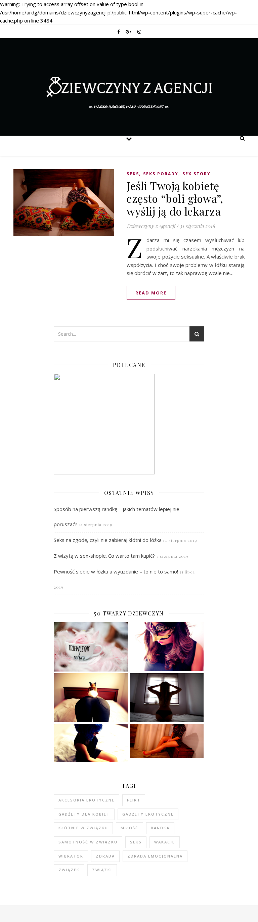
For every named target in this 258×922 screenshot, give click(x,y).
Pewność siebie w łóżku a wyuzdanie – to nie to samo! (116, 571)
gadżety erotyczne (148, 814)
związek (69, 869)
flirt (133, 799)
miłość (129, 827)
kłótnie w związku (83, 827)
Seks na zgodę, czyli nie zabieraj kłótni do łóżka (108, 540)
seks (136, 841)
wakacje (164, 841)
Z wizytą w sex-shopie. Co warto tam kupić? (104, 555)
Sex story (196, 174)
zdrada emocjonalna (155, 856)
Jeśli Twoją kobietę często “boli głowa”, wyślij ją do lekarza (175, 198)
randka (160, 827)
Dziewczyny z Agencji (129, 67)
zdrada (105, 856)
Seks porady (160, 174)
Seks (133, 174)
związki (102, 869)
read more (151, 293)
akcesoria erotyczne (86, 799)
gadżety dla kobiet (84, 814)
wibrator (70, 856)
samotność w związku (88, 841)
